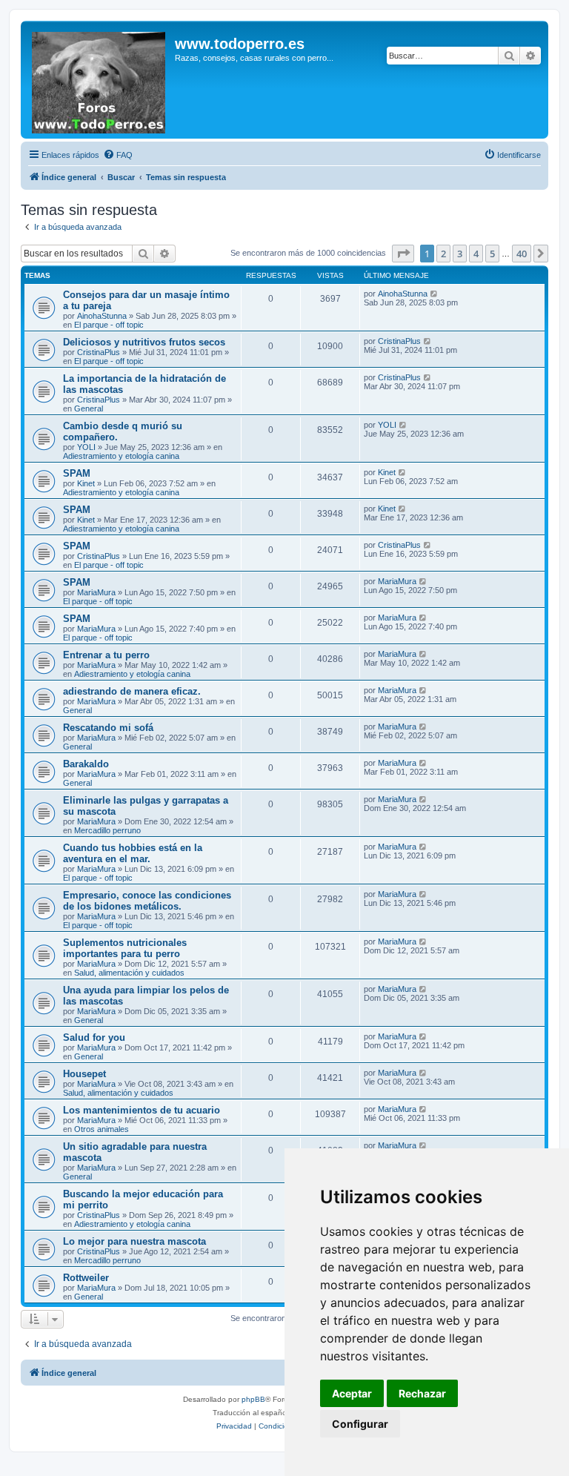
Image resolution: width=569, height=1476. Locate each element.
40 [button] (521, 253)
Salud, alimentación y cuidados (129, 972)
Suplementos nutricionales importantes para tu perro (125, 948)
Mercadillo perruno (107, 830)
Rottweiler (86, 1277)
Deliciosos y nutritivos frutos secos (144, 342)
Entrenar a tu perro (106, 655)
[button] (403, 253)
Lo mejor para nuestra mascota (134, 1241)
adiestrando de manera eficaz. (132, 691)
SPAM (76, 473)
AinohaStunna (102, 315)
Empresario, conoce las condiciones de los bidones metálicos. (147, 901)
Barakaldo (86, 764)
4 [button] (476, 253)
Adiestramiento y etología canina (121, 455)
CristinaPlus (98, 352)
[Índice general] (99, 79)
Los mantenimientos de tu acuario (141, 1110)
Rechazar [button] (422, 1393)
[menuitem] (118, 155)
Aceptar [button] (352, 1393)
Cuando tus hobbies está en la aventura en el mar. (132, 853)
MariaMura (96, 592)
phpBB (253, 1399)
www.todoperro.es (240, 44)
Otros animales (101, 1129)
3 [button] (459, 253)
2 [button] (443, 253)
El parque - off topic (109, 324)
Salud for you (94, 1037)
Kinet (86, 483)
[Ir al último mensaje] (434, 293)
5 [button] (492, 253)
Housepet (84, 1073)
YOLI (86, 447)
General (88, 408)
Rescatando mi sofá (108, 727)
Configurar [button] (360, 1423)
